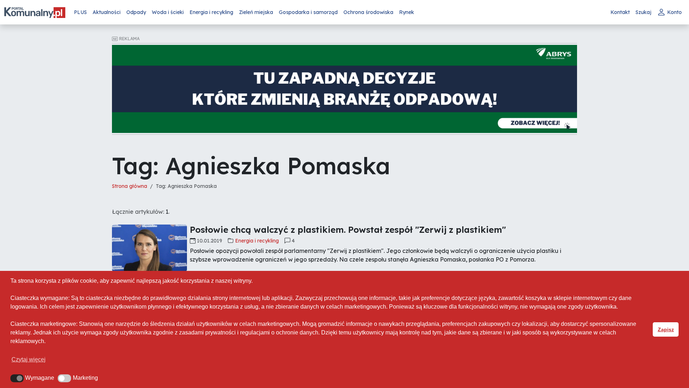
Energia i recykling (211, 12)
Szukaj (643, 12)
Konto (674, 12)
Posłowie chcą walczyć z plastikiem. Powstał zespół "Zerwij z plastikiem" (348, 229)
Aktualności (107, 12)
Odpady (136, 12)
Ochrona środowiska (368, 12)
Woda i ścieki (168, 12)
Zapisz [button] (666, 329)
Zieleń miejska (256, 12)
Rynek (406, 12)
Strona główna (129, 186)
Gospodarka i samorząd (308, 12)
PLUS (80, 12)
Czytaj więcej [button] (28, 359)
